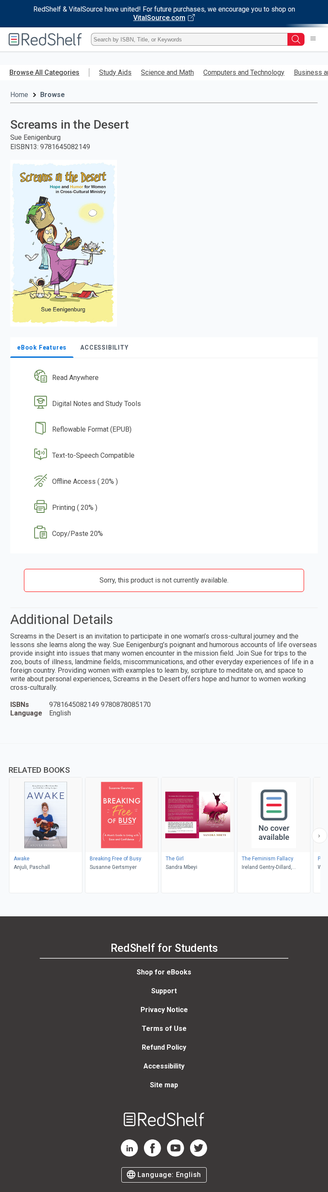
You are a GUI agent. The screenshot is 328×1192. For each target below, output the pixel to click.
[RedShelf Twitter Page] (198, 1154)
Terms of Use (164, 1028)
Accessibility (164, 1066)
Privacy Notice (164, 1010)
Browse (52, 95)
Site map (164, 1085)
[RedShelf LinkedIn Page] (129, 1154)
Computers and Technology (243, 72)
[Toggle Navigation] (313, 39)
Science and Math (167, 72)
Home (19, 95)
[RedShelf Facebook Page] (152, 1154)
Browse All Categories (44, 72)
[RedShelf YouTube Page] (175, 1154)
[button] (163, 378)
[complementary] (164, 819)
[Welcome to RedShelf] (45, 39)
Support (164, 991)
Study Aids (115, 72)
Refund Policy (164, 1047)
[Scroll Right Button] (319, 835)
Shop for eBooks (164, 972)
